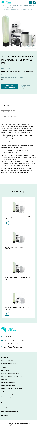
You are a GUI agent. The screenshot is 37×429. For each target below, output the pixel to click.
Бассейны (4, 379)
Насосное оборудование (8, 382)
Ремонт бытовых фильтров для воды (11, 388)
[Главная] (6, 2)
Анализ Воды (5, 370)
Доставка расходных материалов (10, 400)
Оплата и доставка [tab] (9, 116)
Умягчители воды (9, 7)
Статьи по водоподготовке (8, 363)
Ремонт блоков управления (9, 385)
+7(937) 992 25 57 (9, 336)
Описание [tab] (5, 105)
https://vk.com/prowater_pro (13, 347)
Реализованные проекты (9, 411)
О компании (5, 357)
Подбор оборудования (7, 391)
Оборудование (13, 5)
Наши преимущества (7, 360)
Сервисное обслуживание (8, 397)
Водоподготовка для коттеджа (9, 373)
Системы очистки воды (27, 5)
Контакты (4, 415)
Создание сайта (22, 426)
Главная (3, 5)
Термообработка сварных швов (10, 403)
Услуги (3, 367)
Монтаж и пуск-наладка (7, 394)
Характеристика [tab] (8, 111)
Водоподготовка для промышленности (12, 376)
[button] (18, 31)
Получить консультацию (9, 86)
